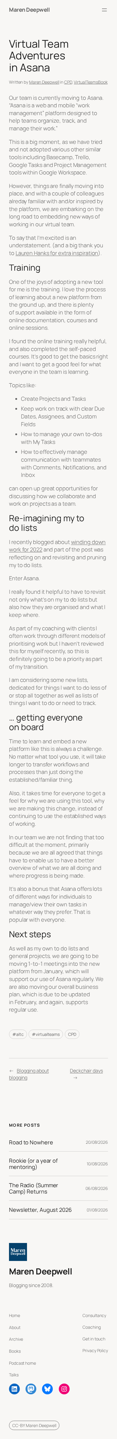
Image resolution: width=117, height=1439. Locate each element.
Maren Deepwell (29, 9)
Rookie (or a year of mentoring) (33, 1164)
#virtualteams (46, 1034)
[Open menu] (104, 9)
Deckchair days (86, 1070)
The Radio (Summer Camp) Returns (33, 1188)
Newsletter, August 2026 (40, 1210)
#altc (18, 1034)
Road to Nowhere (31, 1142)
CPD (68, 82)
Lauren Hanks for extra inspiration (57, 253)
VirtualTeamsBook (90, 82)
